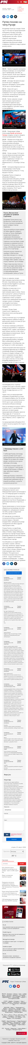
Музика (5, 1008)
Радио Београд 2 (21, 1021)
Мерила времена (6, 996)
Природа (4, 1011)
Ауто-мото (5, 1003)
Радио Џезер (21, 1024)
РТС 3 (15, 1015)
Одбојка (4, 1002)
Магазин (6, 1007)
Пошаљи (14, 839)
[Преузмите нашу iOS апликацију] (14, 969)
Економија (22, 995)
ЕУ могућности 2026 (14, 998)
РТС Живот (18, 1016)
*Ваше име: (6, 807)
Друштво (15, 995)
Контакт (7, 1028)
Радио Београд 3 (7, 1022)
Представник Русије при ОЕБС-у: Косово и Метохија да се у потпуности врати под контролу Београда (10, 894)
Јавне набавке (22, 1028)
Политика (9, 994)
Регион (15, 994)
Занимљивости (20, 1007)
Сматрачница (15, 997)
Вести (4, 994)
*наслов (6, 813)
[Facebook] (3, 16)
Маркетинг (14, 1028)
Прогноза (7, 851)
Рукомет (10, 1002)
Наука (23, 1010)
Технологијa (12, 1008)
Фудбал (11, 1001)
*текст (5, 820)
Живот (12, 1007)
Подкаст (23, 997)
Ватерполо (16, 1002)
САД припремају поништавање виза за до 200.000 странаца (10, 900)
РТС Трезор (18, 1017)
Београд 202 (17, 1022)
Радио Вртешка (12, 1024)
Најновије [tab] (5, 860)
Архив (14, 1025)
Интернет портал (17, 1029)
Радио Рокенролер (15, 1023)
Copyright (12, 1038)
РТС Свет (20, 1015)
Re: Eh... (5, 953)
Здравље (10, 1010)
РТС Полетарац (16, 1018)
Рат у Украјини (16, 996)
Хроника (9, 995)
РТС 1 (5, 1015)
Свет (20, 994)
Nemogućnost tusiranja (8, 939)
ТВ (2, 1015)
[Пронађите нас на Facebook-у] (14, 986)
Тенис (22, 1001)
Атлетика (23, 1002)
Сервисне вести (6, 997)
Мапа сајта (21, 1033)
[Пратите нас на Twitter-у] (10, 986)
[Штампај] (15, 16)
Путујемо (18, 1008)
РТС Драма (11, 1016)
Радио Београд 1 (11, 1021)
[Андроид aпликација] (14, 912)
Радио (4, 1021)
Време (23, 996)
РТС (3, 1028)
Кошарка (16, 1001)
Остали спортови (14, 1003)
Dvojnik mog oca (7, 932)
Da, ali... (4, 925)
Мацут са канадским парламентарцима (7, 876)
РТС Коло (11, 1017)
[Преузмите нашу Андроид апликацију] (14, 974)
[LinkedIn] (11, 16)
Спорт (6, 1001)
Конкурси (8, 1029)
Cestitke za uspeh (7, 946)
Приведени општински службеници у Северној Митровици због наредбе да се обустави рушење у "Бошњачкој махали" (10, 885)
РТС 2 (10, 1015)
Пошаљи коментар (14, 573)
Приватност (5, 1038)
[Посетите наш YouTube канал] (18, 986)
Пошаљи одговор (19, 578)
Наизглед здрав (18, 1012)
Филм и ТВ (17, 1010)
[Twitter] (7, 16)
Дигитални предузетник (14, 1011)
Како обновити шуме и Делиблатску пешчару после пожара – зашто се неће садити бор (10, 870)
